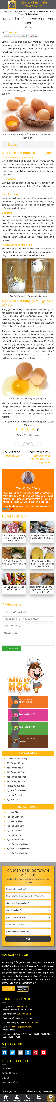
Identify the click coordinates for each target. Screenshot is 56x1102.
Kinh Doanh (15, 564)
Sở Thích (42, 564)
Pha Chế (42, 555)
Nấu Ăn (15, 555)
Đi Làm (30, 564)
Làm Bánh (28, 555)
